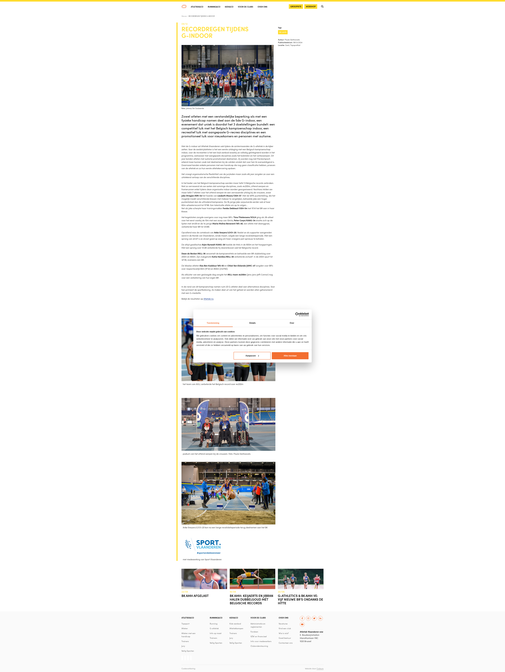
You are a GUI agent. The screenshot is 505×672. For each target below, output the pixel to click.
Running (213, 623)
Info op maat (215, 633)
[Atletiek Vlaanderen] (184, 6)
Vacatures (283, 623)
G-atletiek (214, 628)
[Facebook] (302, 618)
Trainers (185, 641)
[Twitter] (314, 618)
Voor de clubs (245, 6)
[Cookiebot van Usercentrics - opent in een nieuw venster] (297, 314)
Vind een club (285, 628)
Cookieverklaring (188, 668)
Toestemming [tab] (213, 323)
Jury (183, 646)
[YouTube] (302, 624)
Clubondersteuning (259, 646)
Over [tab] (292, 323)
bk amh (282, 32)
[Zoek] (322, 6)
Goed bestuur (285, 638)
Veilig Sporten (187, 651)
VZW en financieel (259, 636)
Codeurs (320, 668)
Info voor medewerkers (261, 641)
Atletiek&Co (197, 6)
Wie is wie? (284, 633)
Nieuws (184, 16)
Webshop (311, 6)
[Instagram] (308, 618)
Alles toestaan (290, 356)
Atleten (184, 628)
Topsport (185, 623)
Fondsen (254, 631)
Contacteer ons (286, 642)
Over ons (262, 6)
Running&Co (214, 6)
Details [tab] (252, 323)
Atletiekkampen (236, 628)
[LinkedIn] (320, 618)
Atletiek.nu (209, 298)
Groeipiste (295, 6)
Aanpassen (251, 356)
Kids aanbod (235, 623)
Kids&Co (229, 6)
